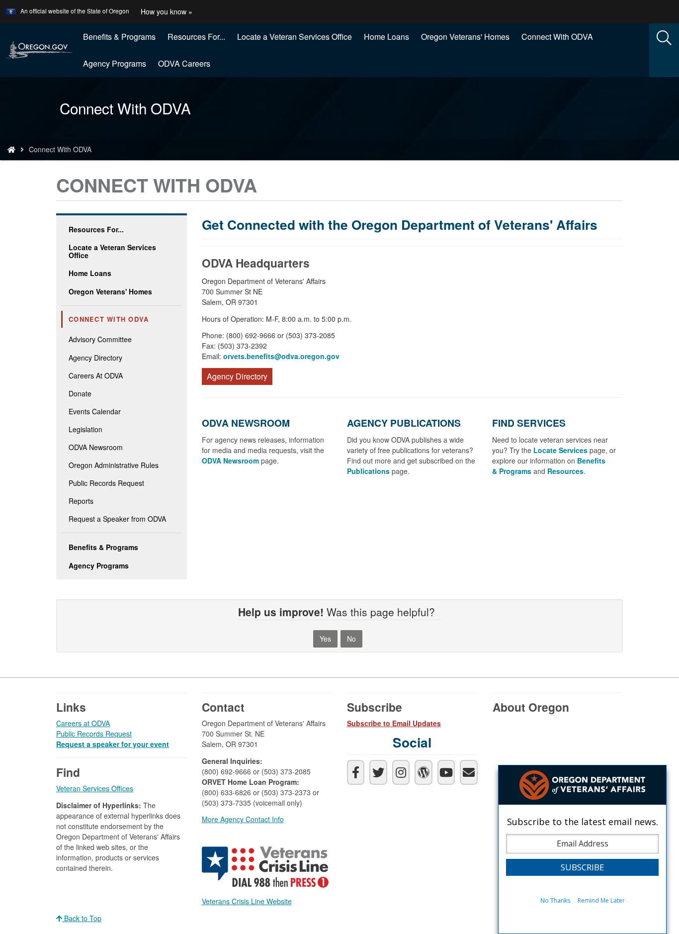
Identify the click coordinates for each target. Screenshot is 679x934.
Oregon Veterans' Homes (465, 36)
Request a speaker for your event (112, 744)
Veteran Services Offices (94, 788)
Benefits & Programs (119, 36)
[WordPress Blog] (423, 772)
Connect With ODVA (557, 36)
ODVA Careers (184, 63)
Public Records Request (106, 483)
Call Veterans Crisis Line (266, 868)
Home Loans (386, 36)
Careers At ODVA (96, 375)
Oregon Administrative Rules (114, 465)
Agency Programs (114, 63)
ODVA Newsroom (96, 447)
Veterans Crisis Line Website (247, 901)
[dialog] (582, 849)
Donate (80, 393)
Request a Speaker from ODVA (117, 519)
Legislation (85, 429)
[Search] (664, 38)
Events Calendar (95, 411)
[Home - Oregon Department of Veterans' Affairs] (11, 149)
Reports (81, 501)
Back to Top (81, 918)
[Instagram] (401, 772)
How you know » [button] (166, 11)
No (351, 639)
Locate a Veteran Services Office (294, 36)
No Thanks (555, 900)
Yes (325, 639)
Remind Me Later (601, 900)
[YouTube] (446, 772)
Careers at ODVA (83, 723)
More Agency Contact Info (243, 819)
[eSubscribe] (468, 772)
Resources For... (196, 36)
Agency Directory (95, 358)
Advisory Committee (100, 339)
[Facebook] (355, 772)
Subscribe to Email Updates (394, 723)
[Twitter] (378, 772)
